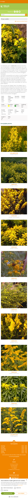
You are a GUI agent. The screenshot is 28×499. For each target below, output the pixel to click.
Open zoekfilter (5, 19)
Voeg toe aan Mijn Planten (21, 21)
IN (17, 12)
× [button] (26, 479)
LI (20, 12)
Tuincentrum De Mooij (14, 464)
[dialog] (14, 489)
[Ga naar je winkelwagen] (26, 1)
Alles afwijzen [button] (21, 493)
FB (15, 12)
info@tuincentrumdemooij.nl (14, 469)
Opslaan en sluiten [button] (8, 493)
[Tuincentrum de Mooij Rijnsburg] (5, 6)
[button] (14, 497)
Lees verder (20, 485)
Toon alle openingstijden (14, 456)
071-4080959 (14, 468)
